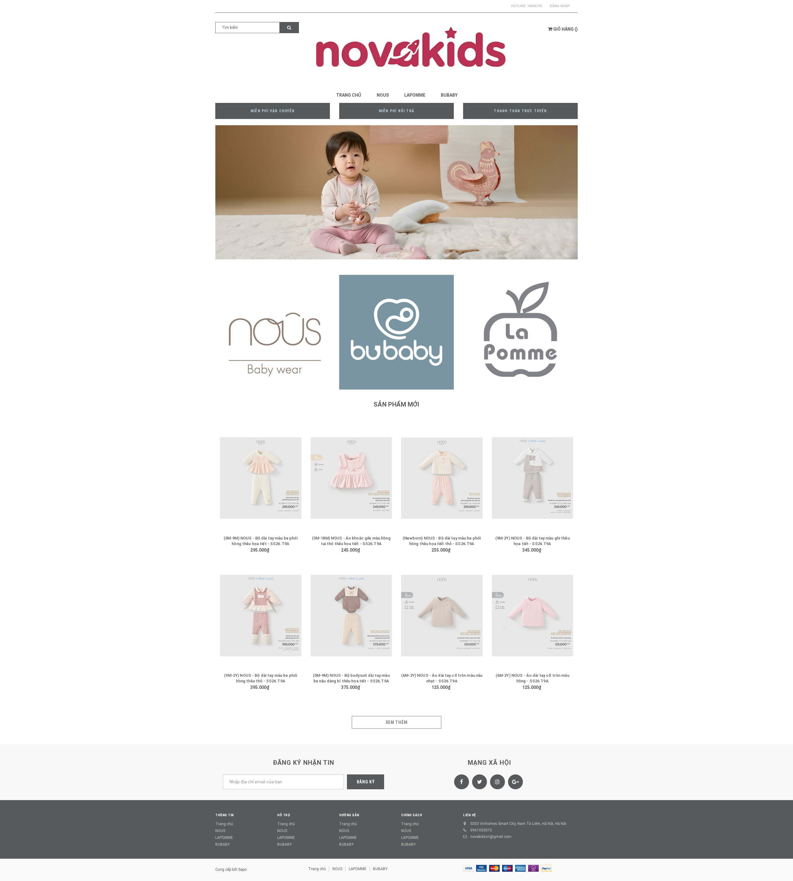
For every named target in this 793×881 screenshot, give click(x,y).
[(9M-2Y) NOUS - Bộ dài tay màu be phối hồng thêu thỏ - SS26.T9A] (260, 615)
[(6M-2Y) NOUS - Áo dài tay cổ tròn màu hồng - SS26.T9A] (532, 615)
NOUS (220, 831)
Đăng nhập (560, 6)
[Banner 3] (520, 332)
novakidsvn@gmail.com (490, 837)
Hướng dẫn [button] (349, 815)
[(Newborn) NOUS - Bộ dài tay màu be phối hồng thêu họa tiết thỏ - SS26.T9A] (442, 478)
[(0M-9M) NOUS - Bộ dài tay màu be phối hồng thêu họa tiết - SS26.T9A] (260, 478)
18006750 (534, 6)
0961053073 (481, 830)
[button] (296, 477)
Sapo (242, 869)
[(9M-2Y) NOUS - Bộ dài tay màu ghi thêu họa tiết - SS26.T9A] (532, 478)
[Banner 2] (396, 332)
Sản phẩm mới (396, 404)
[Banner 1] (272, 332)
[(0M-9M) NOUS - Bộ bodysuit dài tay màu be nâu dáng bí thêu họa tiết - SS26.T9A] (351, 615)
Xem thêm (397, 722)
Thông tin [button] (224, 815)
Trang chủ (224, 824)
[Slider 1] (396, 192)
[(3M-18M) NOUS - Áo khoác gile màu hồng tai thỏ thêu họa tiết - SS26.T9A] (351, 478)
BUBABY (222, 844)
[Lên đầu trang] (782, 868)
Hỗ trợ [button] (283, 815)
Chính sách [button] (411, 815)
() (565, 29)
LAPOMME (224, 837)
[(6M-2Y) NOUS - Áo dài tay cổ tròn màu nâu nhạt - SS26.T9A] (442, 615)
